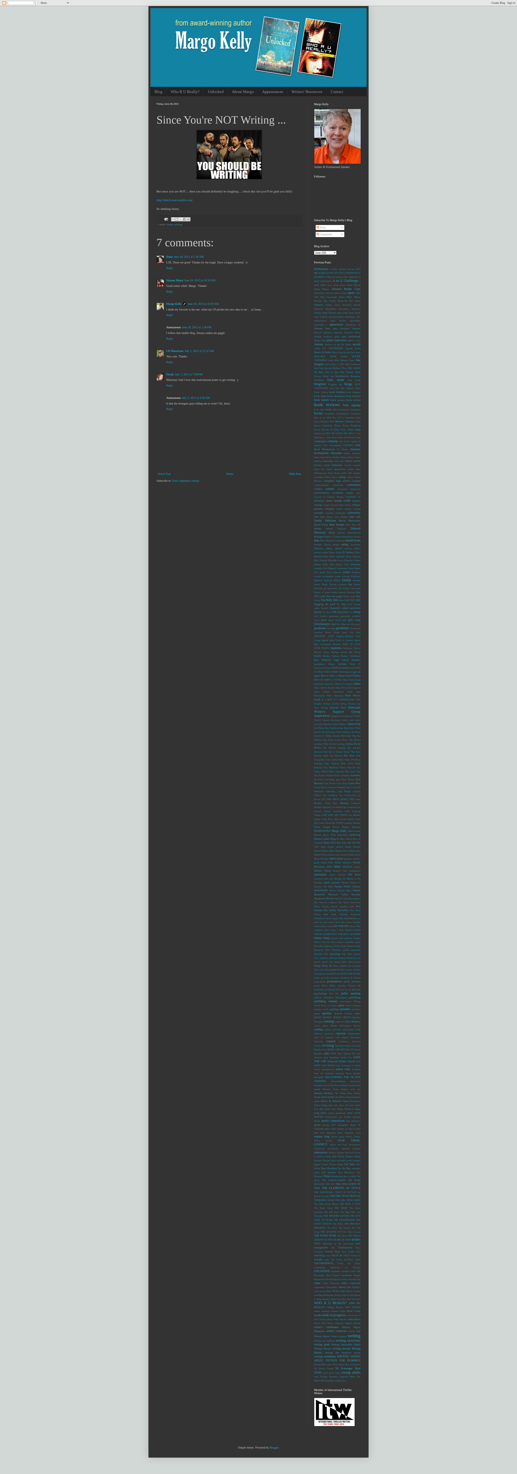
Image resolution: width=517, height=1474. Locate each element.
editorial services (343, 548)
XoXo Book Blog (341, 1364)
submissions (321, 1152)
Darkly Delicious (325, 520)
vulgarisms (319, 1287)
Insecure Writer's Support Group (337, 709)
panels (346, 950)
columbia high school (337, 480)
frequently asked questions (344, 608)
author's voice (353, 340)
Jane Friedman (332, 728)
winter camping (321, 1311)
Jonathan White (321, 744)
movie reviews (337, 874)
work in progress (334, 1315)
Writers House (322, 1336)
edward (317, 552)
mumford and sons (323, 878)
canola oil (355, 441)
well (351, 1295)
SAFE (333, 1053)
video (317, 1283)
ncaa (352, 906)
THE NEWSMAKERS (344, 1220)
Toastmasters (345, 1247)
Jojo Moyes (354, 740)
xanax (329, 1364)
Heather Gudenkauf (350, 656)
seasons (329, 1073)
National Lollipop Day (330, 902)
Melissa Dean (341, 851)
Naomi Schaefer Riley (340, 890)
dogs (316, 540)
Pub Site (334, 993)
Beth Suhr (319, 368)
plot (349, 966)
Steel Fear (319, 1133)
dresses (336, 544)
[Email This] (173, 219)
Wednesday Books (332, 1295)
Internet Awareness (331, 720)
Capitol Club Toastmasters (327, 445)
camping (332, 441)
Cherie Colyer (353, 457)
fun (351, 612)
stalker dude (330, 1129)
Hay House (354, 652)
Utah (353, 1271)
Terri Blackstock (346, 1172)
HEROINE (326, 660)
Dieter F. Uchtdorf (333, 536)
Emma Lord (342, 564)
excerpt (317, 576)
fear (350, 584)
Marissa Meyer (321, 835)
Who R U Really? (185, 91)
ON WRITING (341, 926)
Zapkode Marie (347, 1376)
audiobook (354, 336)
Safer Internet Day (346, 1053)
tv (359, 1255)
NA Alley (328, 886)
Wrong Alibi (320, 1364)
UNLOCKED (322, 1271)
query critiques (353, 1005)
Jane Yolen (355, 728)
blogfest (320, 384)
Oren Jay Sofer (329, 942)
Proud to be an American (348, 989)
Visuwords (334, 1283)
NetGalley (343, 910)
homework (319, 668)
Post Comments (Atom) (185, 480)
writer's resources (336, 1331)
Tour (344, 1251)
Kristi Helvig (347, 779)
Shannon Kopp (330, 1089)
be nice (347, 352)
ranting (329, 1021)
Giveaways (322, 624)
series (351, 1085)
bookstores (355, 413)
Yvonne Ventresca (329, 1376)
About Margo (243, 91)
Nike (341, 918)
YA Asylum (355, 1364)
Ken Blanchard (331, 767)
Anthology (350, 317)
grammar (342, 628)
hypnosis (329, 684)
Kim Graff (350, 771)
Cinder (351, 469)
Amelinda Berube (351, 305)
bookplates (355, 409)
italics (357, 720)
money (357, 867)
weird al (345, 1295)
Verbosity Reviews (332, 1279)
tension (332, 1172)
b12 (324, 348)
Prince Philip (328, 985)
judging (341, 748)
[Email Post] (166, 219)
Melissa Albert (328, 851)
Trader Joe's (354, 1251)
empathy (318, 568)
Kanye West (349, 752)
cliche (344, 473)
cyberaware (340, 513)
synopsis (356, 1160)
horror (345, 667)
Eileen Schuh (335, 552)
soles (352, 1105)
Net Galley (330, 910)
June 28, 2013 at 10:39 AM (203, 303)
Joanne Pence (341, 740)
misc (337, 866)
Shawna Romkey (323, 1093)
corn (358, 493)
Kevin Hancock (348, 767)
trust (328, 1255)
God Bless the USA (346, 624)
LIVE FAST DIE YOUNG (335, 815)
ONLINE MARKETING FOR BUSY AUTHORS (337, 934)
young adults (350, 1372)
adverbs (329, 293)
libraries (344, 803)
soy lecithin (345, 1117)
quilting (334, 1009)
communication (321, 485)
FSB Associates (340, 612)
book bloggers (353, 392)
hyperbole (319, 684)
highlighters (319, 664)
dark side (355, 516)
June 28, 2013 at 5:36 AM (189, 256)
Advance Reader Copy (346, 288)
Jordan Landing (337, 744)
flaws (341, 600)
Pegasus (342, 958)
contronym (355, 489)
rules (326, 1053)
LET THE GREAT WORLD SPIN (337, 799)
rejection (341, 1033)
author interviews (336, 340)
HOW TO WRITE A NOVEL (328, 680)
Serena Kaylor (341, 1085)
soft (346, 1105)
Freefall (324, 608)
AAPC (323, 285)
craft (347, 501)
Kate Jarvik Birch (334, 759)
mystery (335, 882)
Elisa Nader (329, 556)
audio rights (340, 336)
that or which (350, 1176)
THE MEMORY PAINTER (336, 1216)
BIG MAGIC (354, 368)
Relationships (354, 1033)
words (317, 1315)
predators (335, 978)
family (346, 580)
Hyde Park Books (351, 680)
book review (353, 400)
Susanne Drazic (353, 1156)
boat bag (334, 388)
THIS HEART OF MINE (339, 1240)
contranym (342, 489)
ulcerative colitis (352, 1259)
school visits (343, 1069)
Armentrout (350, 324)
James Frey (354, 723)
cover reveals (334, 500)
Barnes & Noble (323, 352)
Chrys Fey (319, 469)
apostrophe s (320, 324)
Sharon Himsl (174, 280)
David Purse (321, 524)
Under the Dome (348, 1263)
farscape (356, 580)
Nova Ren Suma (343, 922)
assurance (327, 332)
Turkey (354, 1255)
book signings (351, 405)
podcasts (356, 966)
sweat (349, 1160)
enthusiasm (342, 568)
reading (318, 1029)
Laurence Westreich (337, 787)
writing (178, 224)
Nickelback (319, 918)
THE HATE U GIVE (349, 1204)
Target (340, 1164)
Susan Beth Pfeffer (335, 1156)
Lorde (343, 819)
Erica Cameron (334, 572)
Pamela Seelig (354, 946)
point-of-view (337, 969)
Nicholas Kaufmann (349, 914)
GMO (333, 624)
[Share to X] (181, 219)
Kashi (325, 755)
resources (356, 1041)
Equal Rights (354, 568)
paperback (355, 950)
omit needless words (323, 926)
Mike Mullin (334, 862)
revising (328, 1045)
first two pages (335, 596)
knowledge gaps (332, 779)
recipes (327, 1029)
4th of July (320, 272)
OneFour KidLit (352, 930)
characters (336, 453)
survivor (320, 1156)
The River (332, 1228)
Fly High (341, 604)
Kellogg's (318, 763)
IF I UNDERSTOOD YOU (346, 699)
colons (350, 477)
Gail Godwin (320, 616)
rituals (347, 1045)
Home (229, 473)
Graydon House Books (327, 632)
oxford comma (340, 946)
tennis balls (320, 1172)
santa (325, 1057)
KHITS (324, 771)
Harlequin (347, 648)
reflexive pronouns (323, 1033)
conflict (318, 489)
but (323, 433)
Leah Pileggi (344, 791)
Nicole (170, 374)
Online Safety (322, 938)
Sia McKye (340, 1097)
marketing (354, 834)
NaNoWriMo (321, 890)
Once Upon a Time (334, 930)
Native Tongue (321, 906)
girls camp (354, 620)
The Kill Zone (331, 1212)
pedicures (333, 958)
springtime (343, 1125)
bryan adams (346, 429)
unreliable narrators (340, 1271)
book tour (331, 409)
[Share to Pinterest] (188, 219)
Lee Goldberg (330, 795)
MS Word (354, 874)
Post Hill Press (332, 973)
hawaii (344, 652)
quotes (327, 1013)
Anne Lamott (320, 317)
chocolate (328, 461)
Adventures (319, 293)
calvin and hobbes (346, 437)
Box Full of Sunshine (343, 417)
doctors (357, 536)
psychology (320, 993)
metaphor (348, 858)
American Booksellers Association (331, 309)
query (341, 1005)
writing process (342, 1348)
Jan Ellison (319, 728)
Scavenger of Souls (351, 1065)
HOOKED (336, 668)
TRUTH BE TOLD (340, 1255)
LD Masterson (174, 351)
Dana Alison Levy (329, 517)
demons (341, 532)
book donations (336, 396)
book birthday (337, 392)
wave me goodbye (322, 1291)
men (338, 854)
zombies (338, 1380)
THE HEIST (340, 1208)
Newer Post (164, 473)
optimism (348, 938)
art (359, 324)
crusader (318, 512)
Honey (328, 668)
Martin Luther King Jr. (326, 838)
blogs (348, 384)
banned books (353, 348)
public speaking (351, 993)
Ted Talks (349, 1164)
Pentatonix (352, 958)
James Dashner (340, 724)
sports (317, 1124)
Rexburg (339, 1045)
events (346, 572)
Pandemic (336, 950)
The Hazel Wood (323, 1208)
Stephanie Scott (352, 1133)
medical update (343, 847)
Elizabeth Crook (336, 560)
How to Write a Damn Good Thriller (340, 675)
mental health (347, 854)
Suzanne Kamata (322, 1160)
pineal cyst (327, 962)
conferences (353, 484)
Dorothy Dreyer (322, 544)
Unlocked (216, 91)
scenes (317, 1069)
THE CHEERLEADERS (334, 1180)
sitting (324, 1105)
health (317, 656)
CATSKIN (348, 445)
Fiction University (351, 588)
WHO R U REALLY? (330, 1303)
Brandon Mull (327, 421)
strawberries (333, 1148)
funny (170, 224)
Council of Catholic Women (329, 497)
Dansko (344, 517)
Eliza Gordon (320, 560)
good (358, 624)
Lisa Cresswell (349, 807)
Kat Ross (349, 755)
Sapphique (334, 1057)
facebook (328, 580)
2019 (358, 269)
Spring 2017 (329, 1125)
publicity (318, 997)
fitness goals (349, 596)
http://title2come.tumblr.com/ (175, 200)
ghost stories (335, 620)
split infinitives (353, 1121)
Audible (318, 336)
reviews (317, 1045)
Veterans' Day (354, 1279)
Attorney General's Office (347, 332)
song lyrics (320, 1113)
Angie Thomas (329, 312)
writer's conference (326, 1327)
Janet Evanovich (321, 732)
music (327, 882)
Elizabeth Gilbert (352, 560)
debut (332, 532)
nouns (331, 922)
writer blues (354, 1319)
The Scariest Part (347, 1228)
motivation (320, 874)
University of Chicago (345, 1267)
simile (316, 1101)
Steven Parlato (353, 1136)
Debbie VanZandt (336, 528)
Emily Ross (328, 564)
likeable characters (322, 807)
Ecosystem (355, 544)
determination (354, 532)
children (318, 461)
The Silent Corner (351, 1232)
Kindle (329, 775)
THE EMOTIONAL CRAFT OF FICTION (335, 1192)
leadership (330, 791)
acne (329, 285)
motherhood (354, 871)
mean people (327, 847)
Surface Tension (336, 1152)
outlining (328, 946)
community (338, 485)
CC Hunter (342, 449)
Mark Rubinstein (339, 835)
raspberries (340, 1021)
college (342, 477)
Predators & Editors (350, 978)
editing (329, 548)
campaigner (320, 441)
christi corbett (352, 461)
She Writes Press (343, 1093)
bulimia (317, 433)
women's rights (338, 1311)
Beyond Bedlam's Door (336, 368)
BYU (350, 433)
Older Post (295, 473)
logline (317, 819)
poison (349, 969)
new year (330, 914)
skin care (333, 1105)
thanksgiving (337, 1176)
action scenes (339, 285)
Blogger (274, 1447)
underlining (319, 1267)
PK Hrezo (334, 966)
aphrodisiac (355, 320)
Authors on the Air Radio (338, 344)
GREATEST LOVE (324, 636)
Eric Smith (319, 572)
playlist (343, 966)
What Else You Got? (350, 1299)
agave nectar (340, 293)
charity (347, 453)
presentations (334, 981)
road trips (355, 1045)
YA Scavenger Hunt (347, 1368)
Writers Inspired (339, 1336)
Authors (318, 344)
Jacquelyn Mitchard (323, 724)
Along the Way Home (349, 301)
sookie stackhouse (337, 1113)
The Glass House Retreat (326, 1204)
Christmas (336, 465)
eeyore (325, 552)
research (330, 1041)
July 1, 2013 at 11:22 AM (199, 351)
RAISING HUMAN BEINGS (337, 1017)
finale (334, 592)
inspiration (322, 716)
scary (337, 1065)
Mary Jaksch (346, 839)
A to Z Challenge (345, 281)
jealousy (347, 732)
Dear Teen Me (353, 525)
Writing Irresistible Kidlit (345, 1344)
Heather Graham (331, 656)
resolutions (344, 1041)
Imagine (318, 703)
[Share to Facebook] (185, 219)
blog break (354, 380)
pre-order (325, 978)
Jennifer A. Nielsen (323, 736)
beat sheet (355, 352)
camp (357, 437)
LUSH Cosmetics (344, 823)
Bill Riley (319, 372)
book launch (321, 399)
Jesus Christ (328, 740)
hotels (352, 668)
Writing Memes (322, 1348)
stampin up (342, 1129)
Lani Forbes (329, 783)
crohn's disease (343, 509)
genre (324, 620)
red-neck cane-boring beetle (346, 1029)
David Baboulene (349, 520)
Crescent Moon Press (340, 505)
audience (328, 336)
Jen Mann (355, 732)
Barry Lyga (337, 352)
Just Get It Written (333, 752)
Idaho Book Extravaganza (347, 687)
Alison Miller (345, 297)
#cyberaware (321, 268)
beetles (344, 356)
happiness (336, 647)
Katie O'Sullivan (352, 759)
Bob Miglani (347, 388)
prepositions (319, 981)
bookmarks (343, 409)
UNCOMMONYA (323, 1263)
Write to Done (326, 1319)
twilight (318, 1259)
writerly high (354, 1331)
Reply (169, 268)
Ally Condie (330, 301)
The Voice (342, 1235)
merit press (336, 858)
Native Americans (351, 902)
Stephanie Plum (335, 1133)
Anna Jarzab (355, 312)
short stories (328, 1097)
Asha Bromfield (341, 328)
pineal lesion (340, 962)
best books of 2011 (335, 364)
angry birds (342, 312)
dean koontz (336, 524)
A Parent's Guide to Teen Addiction (341, 277)
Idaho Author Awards (324, 687)
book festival (353, 396)
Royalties (318, 1053)
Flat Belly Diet (329, 600)
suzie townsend (338, 1160)
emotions (355, 564)
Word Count (353, 1311)
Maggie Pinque (331, 827)
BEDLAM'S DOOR (325, 356)
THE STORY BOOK (325, 1235)
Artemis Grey (322, 328)
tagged (317, 1164)
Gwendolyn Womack (330, 644)
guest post (328, 640)
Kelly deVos (347, 763)
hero (316, 660)
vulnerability (331, 1287)
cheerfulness (326, 457)
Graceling (330, 628)
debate (317, 528)
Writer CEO (320, 1323)
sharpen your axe (350, 1089)
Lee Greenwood (347, 795)
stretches (346, 1148)
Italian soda (348, 720)
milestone (347, 862)
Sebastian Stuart (343, 1073)
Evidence (356, 572)
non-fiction (350, 918)
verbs (344, 1279)
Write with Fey (340, 1319)
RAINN (317, 1017)
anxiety (342, 320)
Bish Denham (347, 372)
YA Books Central (323, 1368)
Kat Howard (336, 755)
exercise (346, 576)
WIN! (347, 1307)
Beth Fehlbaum (353, 364)
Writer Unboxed (335, 1323)
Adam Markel (353, 285)
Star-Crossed (354, 1129)
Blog (158, 91)
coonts (349, 492)
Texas (326, 1176)
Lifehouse (355, 803)
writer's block (352, 1323)
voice (344, 1283)
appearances (336, 324)
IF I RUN (327, 699)
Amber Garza (333, 305)
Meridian (324, 858)
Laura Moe (354, 783)
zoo (344, 1380)
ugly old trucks (333, 1259)
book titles (319, 409)
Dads (316, 517)
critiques (329, 508)
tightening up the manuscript (338, 1243)
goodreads (320, 628)
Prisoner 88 (354, 985)
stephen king (321, 1136)
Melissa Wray (320, 854)
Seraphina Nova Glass (324, 1085)
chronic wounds (352, 465)
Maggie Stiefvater (351, 827)
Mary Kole (330, 842)
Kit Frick (318, 779)
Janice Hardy (336, 732)
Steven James (338, 1136)
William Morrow (335, 1307)
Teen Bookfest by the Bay (336, 1168)
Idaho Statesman (335, 695)
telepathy (356, 1168)
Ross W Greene (353, 1049)
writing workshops (325, 1356)
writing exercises (348, 1340)
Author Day (319, 340)
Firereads (351, 592)
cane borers (344, 441)
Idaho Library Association (329, 692)
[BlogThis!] (177, 219)
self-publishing (338, 1081)
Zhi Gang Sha (326, 1380)
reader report (321, 1025)
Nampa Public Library (347, 886)
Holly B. (355, 664)
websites (356, 1291)
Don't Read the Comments (332, 540)
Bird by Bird (332, 372)
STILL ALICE (323, 1140)
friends (318, 612)
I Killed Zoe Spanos (343, 684)
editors (357, 548)
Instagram (335, 716)
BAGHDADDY (336, 348)
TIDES (317, 1243)
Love (350, 819)
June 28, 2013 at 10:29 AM (199, 280)
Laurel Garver (320, 787)
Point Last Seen (321, 969)
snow (341, 1105)
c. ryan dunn (330, 437)
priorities (342, 985)
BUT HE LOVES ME (336, 433)
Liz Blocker (354, 815)
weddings (318, 1295)
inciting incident (331, 703)
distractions (347, 536)
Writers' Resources (306, 91)
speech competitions (333, 1120)
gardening (333, 616)
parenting (335, 953)
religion (345, 1037)
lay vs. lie (352, 787)
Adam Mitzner (321, 289)
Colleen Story (330, 477)
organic (340, 942)
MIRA (329, 867)
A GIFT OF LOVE (335, 273)
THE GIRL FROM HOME (347, 1200)
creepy (326, 505)
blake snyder (335, 379)
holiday (342, 664)
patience (324, 958)
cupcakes (329, 513)
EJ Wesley (348, 552)
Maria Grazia (354, 831)
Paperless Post (321, 954)
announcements (336, 317)
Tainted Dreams (328, 1164)
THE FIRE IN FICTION (342, 1196)
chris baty (339, 461)
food (350, 604)
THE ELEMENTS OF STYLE (341, 1188)
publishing (354, 997)
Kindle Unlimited (341, 775)
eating (344, 544)
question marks (321, 1009)
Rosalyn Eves (320, 1049)
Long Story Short (330, 819)
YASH (317, 1372)
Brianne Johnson (344, 421)
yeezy (331, 1373)
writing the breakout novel (342, 1352)
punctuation (345, 1001)
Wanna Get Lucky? (349, 1287)
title (333, 1247)
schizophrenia (327, 1069)
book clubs (320, 396)
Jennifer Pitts (339, 736)
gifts (345, 620)
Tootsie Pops (332, 1251)
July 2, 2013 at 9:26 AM (196, 397)
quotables (345, 1009)
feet (340, 588)
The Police (338, 1224)
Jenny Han (351, 736)
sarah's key (346, 1057)
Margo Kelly (174, 303)
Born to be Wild (322, 417)
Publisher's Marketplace (335, 997)
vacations (346, 1275)
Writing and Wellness (324, 1341)
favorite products (338, 584)
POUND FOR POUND (350, 973)
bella (331, 360)
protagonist (330, 989)
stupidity (356, 1148)
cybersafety (354, 512)
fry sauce (326, 612)
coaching (318, 477)
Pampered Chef (322, 950)
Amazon (318, 304)
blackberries (342, 376)
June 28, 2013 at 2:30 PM (196, 327)
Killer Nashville (336, 771)
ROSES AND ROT (336, 1049)
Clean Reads (334, 473)
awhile (317, 348)
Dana (169, 256)
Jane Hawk (344, 728)
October (356, 922)
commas (356, 480)
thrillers (356, 1239)
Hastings (335, 652)
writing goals (322, 1344)
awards (356, 344)
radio (357, 1013)
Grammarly (355, 628)
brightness (327, 425)
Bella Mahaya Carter (344, 360)
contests (329, 488)
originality (349, 942)
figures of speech (322, 592)
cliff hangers (354, 473)
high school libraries (347, 660)
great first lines (351, 632)
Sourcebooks (331, 1117)
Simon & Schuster (331, 1101)
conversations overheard (328, 492)
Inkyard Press (338, 707)
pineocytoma (354, 962)
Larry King (341, 783)
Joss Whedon (329, 748)
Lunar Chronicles (327, 823)
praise (316, 978)
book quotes (337, 400)
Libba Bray (331, 803)
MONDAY (347, 867)
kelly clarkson (332, 763)
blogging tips (335, 384)
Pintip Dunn (321, 965)
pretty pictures (352, 981)
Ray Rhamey (353, 1021)
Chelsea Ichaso (339, 457)
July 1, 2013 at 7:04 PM (188, 374)
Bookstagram (342, 413)
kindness (355, 775)
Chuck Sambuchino (336, 469)
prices (316, 985)
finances (342, 592)
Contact (337, 91)
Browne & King (330, 429)
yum (316, 1376)
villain (325, 1283)
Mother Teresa (322, 870)
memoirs (331, 854)
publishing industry (326, 1001)
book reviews (327, 404)
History (331, 664)
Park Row (347, 954)
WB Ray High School (342, 1291)
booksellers (330, 413)
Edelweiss (318, 548)
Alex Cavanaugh (328, 297)
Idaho (357, 683)
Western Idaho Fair (331, 1299)
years (325, 1373)
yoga (337, 1373)
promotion (319, 989)
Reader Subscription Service (346, 1025)
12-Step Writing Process (342, 269)
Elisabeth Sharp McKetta (348, 556)
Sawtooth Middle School (341, 1061)
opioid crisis (337, 938)
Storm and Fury (338, 1144)
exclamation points (331, 576)
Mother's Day (340, 871)
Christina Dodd (322, 465)
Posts (322, 227)
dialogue (319, 536)
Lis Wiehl (337, 807)
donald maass (352, 540)
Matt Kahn (342, 843)
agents (351, 292)
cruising (356, 509)
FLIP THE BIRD (352, 600)
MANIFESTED (322, 831)
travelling (319, 1255)
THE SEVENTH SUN (331, 1232)
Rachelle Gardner (343, 1013)
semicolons (355, 1081)
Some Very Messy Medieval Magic (342, 1109)
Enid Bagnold (329, 568)
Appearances (272, 91)
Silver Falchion (353, 1097)
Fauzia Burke (321, 584)
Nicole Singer (331, 918)
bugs (357, 429)
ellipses (317, 564)
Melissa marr (354, 851)
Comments (325, 234)
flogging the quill (324, 604)
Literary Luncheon (333, 811)
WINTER (356, 1307)
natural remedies (339, 906)
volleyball (354, 1283)
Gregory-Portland (344, 636)
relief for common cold (326, 1037)
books (318, 413)
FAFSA (337, 580)
